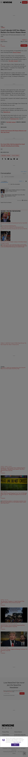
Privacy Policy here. (17, 742)
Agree (15, 744)
